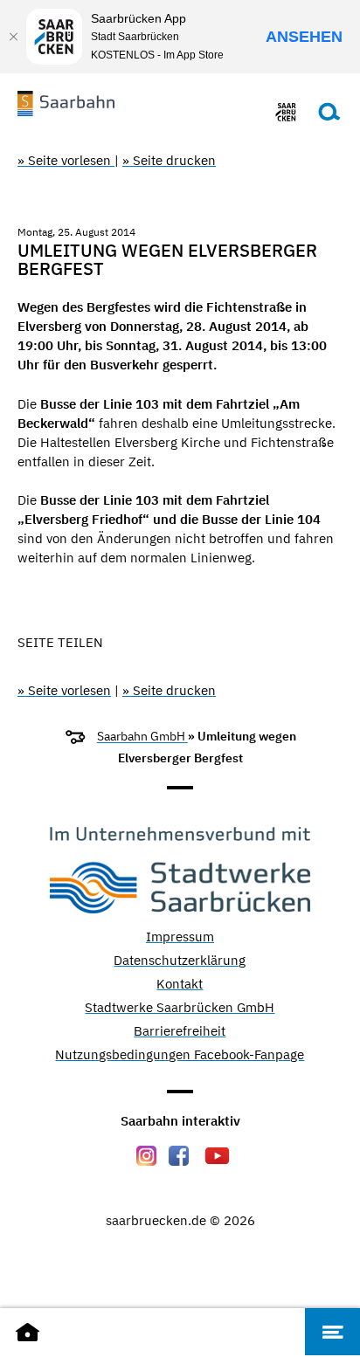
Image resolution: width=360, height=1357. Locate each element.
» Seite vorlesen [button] (65, 160)
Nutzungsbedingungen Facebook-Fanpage (179, 1055)
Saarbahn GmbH (142, 736)
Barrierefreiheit (179, 1031)
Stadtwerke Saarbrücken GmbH (179, 1008)
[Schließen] (13, 36)
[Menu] (332, 1331)
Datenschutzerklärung (180, 961)
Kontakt (179, 984)
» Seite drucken (169, 160)
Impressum (180, 937)
